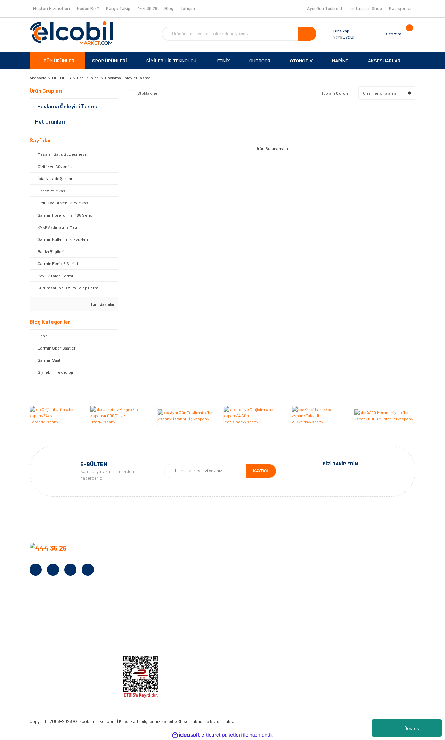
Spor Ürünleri (340, 563)
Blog (168, 8)
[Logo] (71, 33)
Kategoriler (400, 8)
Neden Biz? (88, 8)
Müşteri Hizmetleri (51, 8)
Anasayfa (139, 552)
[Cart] (408, 34)
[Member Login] (361, 34)
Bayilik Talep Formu (149, 606)
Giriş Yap (341, 30)
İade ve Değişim (244, 595)
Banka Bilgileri (143, 584)
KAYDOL (261, 470)
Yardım (136, 627)
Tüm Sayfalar (102, 304)
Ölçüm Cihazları (343, 627)
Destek (411, 728)
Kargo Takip (118, 8)
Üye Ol (348, 36)
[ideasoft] (186, 735)
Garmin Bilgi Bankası (249, 627)
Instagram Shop (366, 8)
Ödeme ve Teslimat (247, 563)
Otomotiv (337, 552)
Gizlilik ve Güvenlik (246, 574)
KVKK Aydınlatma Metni (153, 638)
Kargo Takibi (241, 638)
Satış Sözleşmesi (246, 552)
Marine (333, 595)
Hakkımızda (141, 563)
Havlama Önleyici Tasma (128, 77)
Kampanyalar (142, 595)
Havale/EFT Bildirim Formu (255, 649)
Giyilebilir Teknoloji (346, 574)
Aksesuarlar (339, 617)
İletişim (187, 8)
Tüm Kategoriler (343, 638)
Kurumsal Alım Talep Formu (157, 617)
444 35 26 (147, 8)
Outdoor (336, 584)
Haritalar (336, 606)
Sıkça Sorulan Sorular (251, 617)
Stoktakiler (147, 93)
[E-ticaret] (221, 735)
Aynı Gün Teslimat (325, 8)
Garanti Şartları (244, 584)
